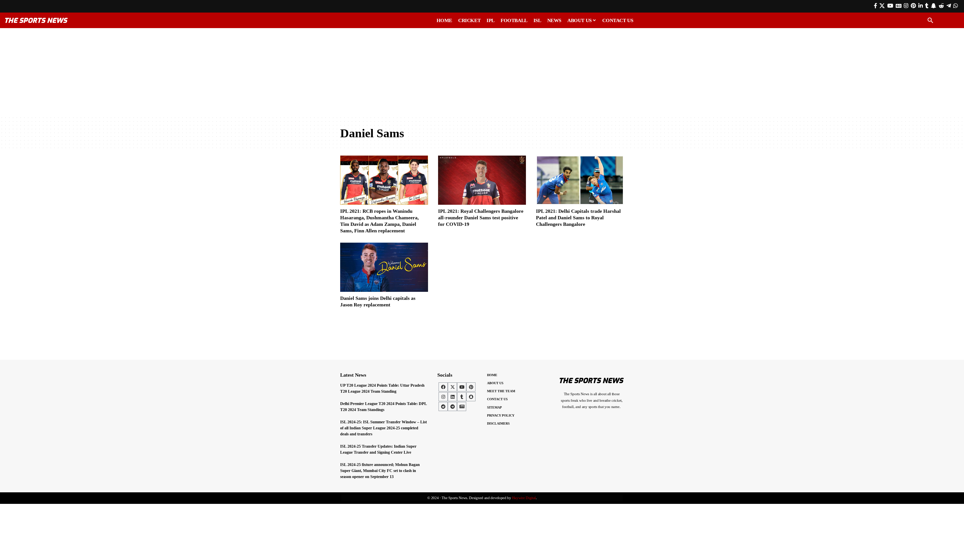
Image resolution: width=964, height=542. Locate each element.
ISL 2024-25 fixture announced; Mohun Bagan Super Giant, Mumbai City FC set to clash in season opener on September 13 (380, 470)
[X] (882, 5)
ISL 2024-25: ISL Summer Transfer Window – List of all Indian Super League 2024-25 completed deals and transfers (383, 428)
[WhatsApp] (955, 5)
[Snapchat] (470, 396)
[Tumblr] (927, 5)
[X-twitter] (452, 386)
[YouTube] (890, 5)
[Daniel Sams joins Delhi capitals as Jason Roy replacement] (384, 267)
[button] (930, 20)
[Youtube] (461, 386)
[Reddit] (941, 5)
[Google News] (898, 5)
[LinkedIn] (920, 5)
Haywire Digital (524, 498)
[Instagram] (906, 5)
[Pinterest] (913, 5)
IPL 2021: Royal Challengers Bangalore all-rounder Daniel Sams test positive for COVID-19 (480, 217)
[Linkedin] (452, 396)
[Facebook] (875, 5)
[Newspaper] (461, 406)
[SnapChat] (933, 5)
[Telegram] (948, 5)
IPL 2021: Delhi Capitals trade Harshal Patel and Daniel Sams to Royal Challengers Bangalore (578, 217)
